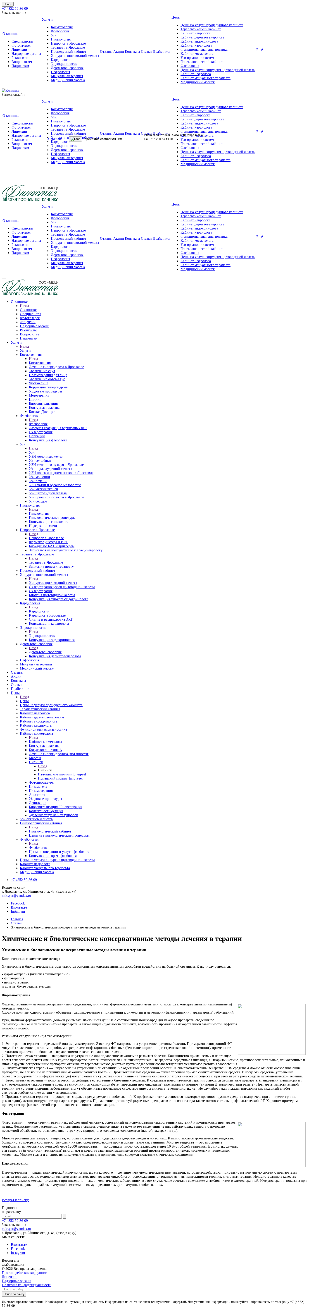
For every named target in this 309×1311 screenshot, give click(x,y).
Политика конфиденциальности (26, 1285)
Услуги (47, 19)
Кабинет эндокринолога (199, 41)
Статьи (146, 51)
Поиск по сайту (14, 1294)
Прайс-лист (162, 51)
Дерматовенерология (67, 68)
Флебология (60, 31)
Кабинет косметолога (197, 53)
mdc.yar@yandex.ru (16, 895)
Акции (118, 51)
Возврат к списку (15, 1200)
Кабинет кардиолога (196, 45)
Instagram (18, 911)
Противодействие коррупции (24, 1273)
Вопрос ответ (22, 62)
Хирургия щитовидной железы (75, 55)
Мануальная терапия (67, 76)
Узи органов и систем (197, 58)
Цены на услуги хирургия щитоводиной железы (218, 70)
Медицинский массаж (68, 80)
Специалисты (22, 41)
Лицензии (19, 49)
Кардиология (61, 60)
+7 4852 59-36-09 (15, 8)
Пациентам (20, 66)
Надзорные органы (26, 53)
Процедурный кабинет (68, 51)
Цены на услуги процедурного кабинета (212, 25)
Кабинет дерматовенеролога (202, 37)
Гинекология (61, 39)
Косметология (62, 27)
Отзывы (106, 51)
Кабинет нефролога (196, 74)
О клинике (10, 34)
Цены (175, 17)
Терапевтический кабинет (201, 29)
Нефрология (60, 72)
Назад (24, 306)
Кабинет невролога (195, 33)
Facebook (18, 903)
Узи (54, 35)
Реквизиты (20, 58)
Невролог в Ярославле (68, 43)
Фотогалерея (21, 45)
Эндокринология (64, 64)
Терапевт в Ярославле (68, 47)
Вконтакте (19, 907)
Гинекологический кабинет (202, 62)
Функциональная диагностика (204, 49)
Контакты (132, 51)
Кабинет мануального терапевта (206, 78)
